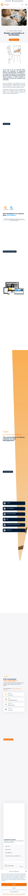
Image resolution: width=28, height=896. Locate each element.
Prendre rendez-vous (8, 739)
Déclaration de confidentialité (20, 894)
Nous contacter (6, 123)
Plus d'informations (14, 39)
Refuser (14, 888)
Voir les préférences (14, 891)
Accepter (14, 884)
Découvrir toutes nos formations (10, 251)
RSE (7, 519)
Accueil (7, 30)
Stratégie (8, 502)
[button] (26, 871)
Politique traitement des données (8, 894)
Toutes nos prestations (8, 471)
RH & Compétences (10, 508)
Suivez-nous (10, 708)
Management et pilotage (11, 513)
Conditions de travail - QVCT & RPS (13, 524)
